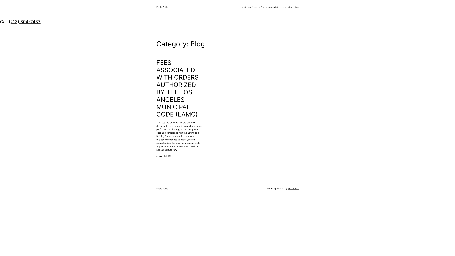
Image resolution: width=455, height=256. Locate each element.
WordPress (293, 188)
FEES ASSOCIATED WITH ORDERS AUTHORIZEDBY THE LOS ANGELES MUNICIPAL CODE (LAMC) (177, 88)
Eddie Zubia (162, 7)
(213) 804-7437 (25, 21)
